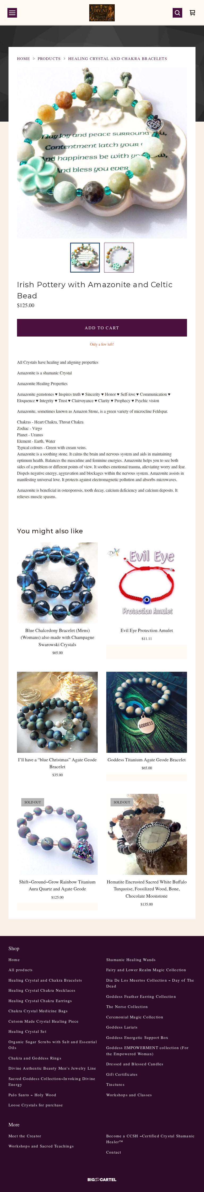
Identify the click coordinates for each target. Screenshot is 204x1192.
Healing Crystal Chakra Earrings (40, 1000)
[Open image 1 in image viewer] (102, 153)
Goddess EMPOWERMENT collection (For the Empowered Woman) (147, 1050)
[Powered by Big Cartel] (102, 1179)
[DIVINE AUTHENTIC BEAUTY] (102, 12)
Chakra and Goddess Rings (34, 1058)
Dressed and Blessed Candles (134, 1063)
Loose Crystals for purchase (35, 1104)
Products (49, 58)
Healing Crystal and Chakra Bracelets (117, 58)
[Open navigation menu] (12, 13)
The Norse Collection (127, 1006)
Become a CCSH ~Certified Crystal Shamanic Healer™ (150, 1139)
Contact (113, 1152)
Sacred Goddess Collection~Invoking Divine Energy (51, 1081)
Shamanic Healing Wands (131, 959)
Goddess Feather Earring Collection (141, 996)
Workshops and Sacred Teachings (41, 1146)
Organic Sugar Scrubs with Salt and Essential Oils (52, 1044)
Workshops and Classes (129, 1094)
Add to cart (102, 327)
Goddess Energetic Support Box (137, 1037)
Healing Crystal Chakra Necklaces (41, 990)
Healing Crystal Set (27, 1031)
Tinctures (115, 1084)
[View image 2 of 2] (119, 258)
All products (20, 969)
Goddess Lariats (122, 1027)
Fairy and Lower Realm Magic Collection (146, 969)
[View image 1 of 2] (85, 258)
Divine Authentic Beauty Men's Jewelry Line (52, 1068)
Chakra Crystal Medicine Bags (38, 1010)
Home (23, 58)
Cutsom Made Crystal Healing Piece (43, 1021)
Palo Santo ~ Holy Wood (32, 1094)
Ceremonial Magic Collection (134, 1016)
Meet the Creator (24, 1135)
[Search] (177, 13)
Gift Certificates (122, 1074)
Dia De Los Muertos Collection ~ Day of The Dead (150, 983)
